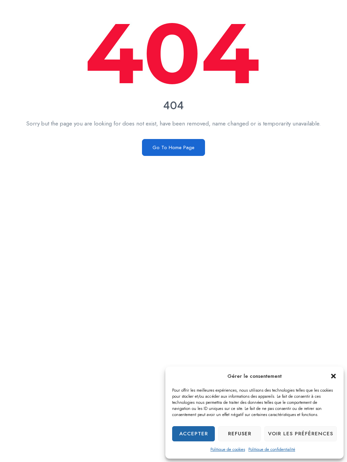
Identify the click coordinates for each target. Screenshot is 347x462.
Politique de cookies (227, 449)
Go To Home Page (173, 147)
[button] (333, 376)
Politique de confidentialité (271, 449)
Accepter (193, 433)
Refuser (239, 433)
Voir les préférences (300, 433)
